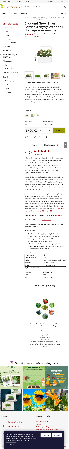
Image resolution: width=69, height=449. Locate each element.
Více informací (25, 440)
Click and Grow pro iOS (44, 211)
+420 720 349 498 (13, 426)
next (64, 323)
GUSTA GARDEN (10, 43)
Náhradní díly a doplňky (10, 55)
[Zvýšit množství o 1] (49, 130)
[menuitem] (9, 13)
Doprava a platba (7, 1)
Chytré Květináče (10, 24)
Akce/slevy (7, 61)
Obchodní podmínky (42, 427)
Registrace (61, 1)
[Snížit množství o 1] (40, 130)
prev (26, 323)
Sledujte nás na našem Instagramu (36, 363)
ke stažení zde (46, 220)
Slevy (6, 65)
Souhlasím (56, 435)
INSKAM (8, 46)
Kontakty (18, 1)
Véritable (8, 39)
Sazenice (7, 50)
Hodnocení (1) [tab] (51, 145)
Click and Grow (10, 28)
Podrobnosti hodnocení (51, 34)
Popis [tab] (34, 145)
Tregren (7, 35)
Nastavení (10, 445)
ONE (6, 31)
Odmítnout (45, 435)
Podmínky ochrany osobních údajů (47, 429)
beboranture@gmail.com (15, 422)
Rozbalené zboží (10, 69)
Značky (6, 77)
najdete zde (58, 215)
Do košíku (58, 130)
